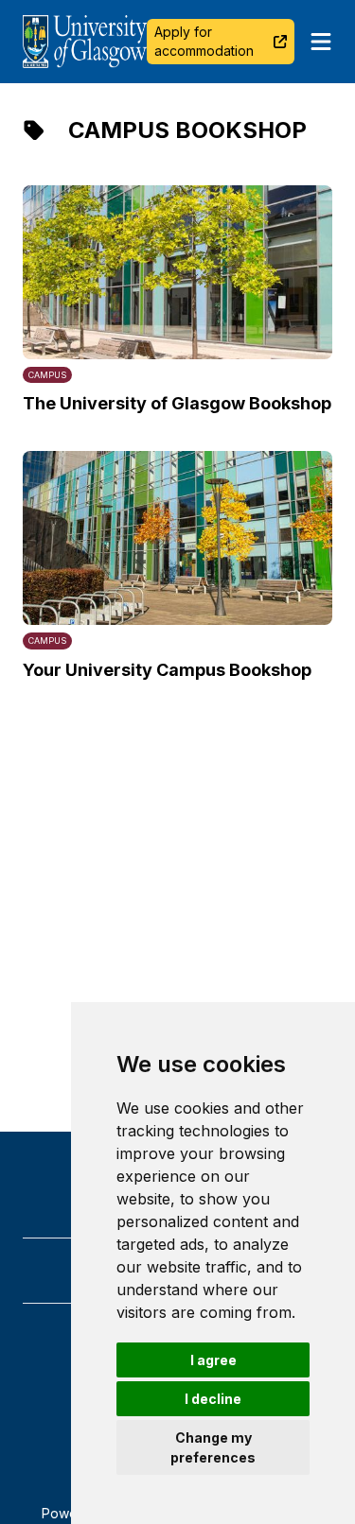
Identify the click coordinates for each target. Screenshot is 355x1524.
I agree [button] (213, 1360)
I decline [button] (213, 1399)
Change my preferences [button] (213, 1447)
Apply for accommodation (204, 41)
